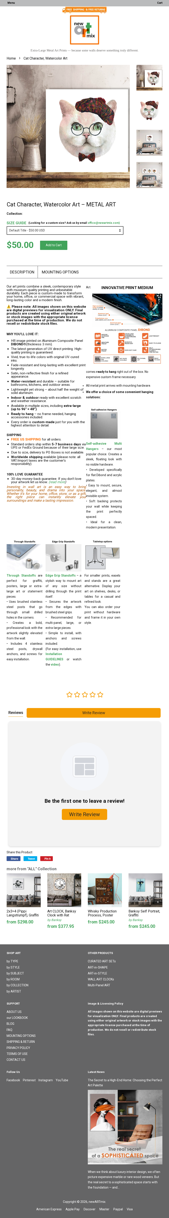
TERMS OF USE (17, 1054)
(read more (57, 482)
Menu (11, 2)
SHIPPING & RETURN (21, 1041)
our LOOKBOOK (17, 1018)
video (55, 664)
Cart (159, 2)
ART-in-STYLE (97, 973)
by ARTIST (14, 991)
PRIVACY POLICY (18, 1048)
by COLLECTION (17, 985)
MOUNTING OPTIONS (60, 272)
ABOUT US (14, 1012)
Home (11, 58)
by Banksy (54, 920)
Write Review (93, 712)
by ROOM (13, 979)
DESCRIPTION (22, 272)
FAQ (9, 1030)
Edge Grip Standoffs (61, 575)
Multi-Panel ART (99, 985)
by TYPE (12, 961)
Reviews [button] (15, 712)
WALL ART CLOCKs (101, 979)
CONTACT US (16, 1059)
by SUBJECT (15, 973)
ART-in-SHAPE (98, 967)
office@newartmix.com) (104, 222)
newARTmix (97, 1201)
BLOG (10, 1023)
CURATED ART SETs (102, 961)
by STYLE (13, 967)
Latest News (96, 1072)
